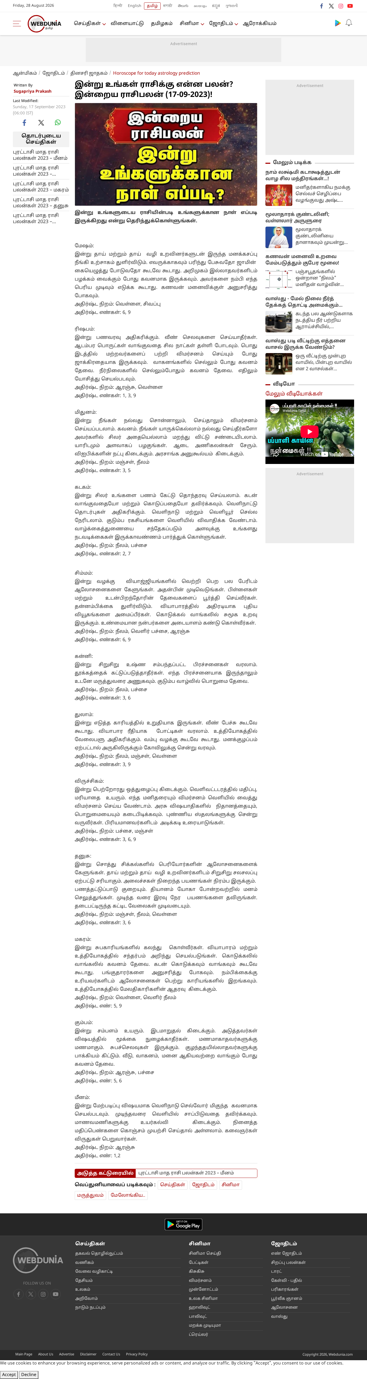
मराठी (167, 6)
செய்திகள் (87, 24)
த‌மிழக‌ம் (161, 24)
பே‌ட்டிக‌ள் (198, 1262)
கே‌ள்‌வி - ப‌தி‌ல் (286, 1280)
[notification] (348, 22)
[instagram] (341, 6)
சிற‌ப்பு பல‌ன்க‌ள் (288, 1262)
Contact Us (111, 1354)
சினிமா (189, 24)
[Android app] (183, 1224)
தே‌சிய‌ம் (84, 1280)
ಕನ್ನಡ (216, 6)
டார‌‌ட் (276, 1271)
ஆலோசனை (284, 1307)
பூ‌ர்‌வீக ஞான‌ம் (286, 1298)
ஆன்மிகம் (25, 73)
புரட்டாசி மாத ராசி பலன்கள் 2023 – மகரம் (41, 187)
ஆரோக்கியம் (259, 24)
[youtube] (350, 6)
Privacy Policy (137, 1354)
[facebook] (322, 6)
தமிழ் (152, 6)
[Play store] (338, 22)
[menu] (18, 23)
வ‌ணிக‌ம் (84, 1262)
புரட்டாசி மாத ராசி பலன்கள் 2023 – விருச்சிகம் (36, 218)
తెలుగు (183, 6)
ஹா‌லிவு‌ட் (199, 1307)
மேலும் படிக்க (292, 162)
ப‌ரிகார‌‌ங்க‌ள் (284, 1289)
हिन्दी (118, 6)
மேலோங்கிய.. (128, 1195)
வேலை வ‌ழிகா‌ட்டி (94, 1271)
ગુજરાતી (231, 6)
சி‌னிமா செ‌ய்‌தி (205, 1253)
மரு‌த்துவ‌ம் (90, 1195)
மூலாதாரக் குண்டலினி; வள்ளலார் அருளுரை (297, 218)
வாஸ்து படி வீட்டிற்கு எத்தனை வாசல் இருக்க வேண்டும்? (305, 344)
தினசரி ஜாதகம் (89, 73)
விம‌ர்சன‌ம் (200, 1280)
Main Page (23, 1354)
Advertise (66, 1354)
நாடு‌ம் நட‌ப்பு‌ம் (90, 1307)
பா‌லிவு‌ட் (198, 1316)
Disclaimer (88, 1354)
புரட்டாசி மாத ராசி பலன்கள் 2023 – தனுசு (41, 203)
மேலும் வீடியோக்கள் (294, 394)
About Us (45, 1354)
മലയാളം (200, 6)
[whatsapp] (58, 122)
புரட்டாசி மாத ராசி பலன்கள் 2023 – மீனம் (40, 155)
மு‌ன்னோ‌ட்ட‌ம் (203, 1289)
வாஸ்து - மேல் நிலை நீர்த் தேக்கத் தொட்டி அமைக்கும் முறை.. (302, 302)
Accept (9, 1375)
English (134, 6)
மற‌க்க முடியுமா (205, 1325)
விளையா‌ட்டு (127, 24)
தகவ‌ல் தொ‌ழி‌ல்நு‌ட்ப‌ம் (99, 1253)
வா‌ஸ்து (279, 1316)
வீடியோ (284, 384)
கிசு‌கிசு (196, 1271)
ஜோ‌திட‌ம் (221, 24)
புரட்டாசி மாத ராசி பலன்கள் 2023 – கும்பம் (36, 171)
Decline (28, 1375)
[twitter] (331, 6)
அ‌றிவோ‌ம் (86, 1298)
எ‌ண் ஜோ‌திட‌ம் (286, 1253)
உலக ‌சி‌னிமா (203, 1298)
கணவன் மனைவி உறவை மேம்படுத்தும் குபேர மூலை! (302, 260)
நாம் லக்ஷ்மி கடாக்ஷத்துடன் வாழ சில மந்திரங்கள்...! (302, 175)
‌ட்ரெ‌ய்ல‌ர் (198, 1334)
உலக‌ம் (82, 1289)
